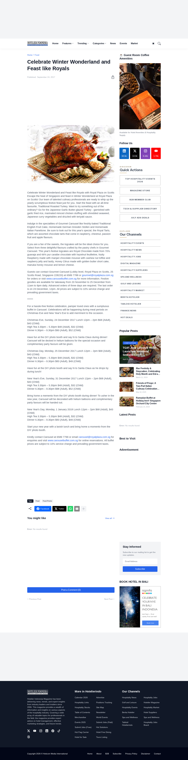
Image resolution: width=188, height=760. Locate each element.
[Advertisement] (94, 19)
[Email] (77, 508)
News (113, 43)
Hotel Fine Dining (103, 732)
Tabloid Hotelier (131, 304)
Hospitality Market (133, 290)
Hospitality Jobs (131, 257)
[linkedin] (46, 730)
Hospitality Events (132, 243)
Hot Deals (127, 317)
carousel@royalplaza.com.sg (94, 437)
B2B (107, 754)
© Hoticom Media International (54, 754)
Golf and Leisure (131, 284)
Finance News (128, 311)
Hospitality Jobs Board (150, 723)
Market (134, 43)
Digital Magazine (131, 263)
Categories (98, 43)
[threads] (28, 736)
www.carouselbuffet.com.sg (61, 278)
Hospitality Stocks (82, 707)
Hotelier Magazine (152, 702)
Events (123, 43)
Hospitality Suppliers (134, 270)
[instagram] (40, 730)
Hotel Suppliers (150, 712)
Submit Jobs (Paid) (104, 722)
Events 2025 (80, 722)
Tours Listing (101, 737)
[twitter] (28, 730)
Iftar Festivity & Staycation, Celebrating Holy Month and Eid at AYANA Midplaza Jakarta (148, 371)
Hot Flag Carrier (82, 732)
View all (108, 518)
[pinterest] (52, 730)
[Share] (112, 77)
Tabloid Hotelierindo (127, 723)
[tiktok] (59, 730)
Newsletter (100, 712)
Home (55, 43)
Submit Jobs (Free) (83, 727)
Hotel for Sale (81, 737)
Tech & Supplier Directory (140, 208)
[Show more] (83, 508)
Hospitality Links (82, 702)
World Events (102, 717)
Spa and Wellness (131, 277)
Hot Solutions (102, 727)
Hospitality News (131, 250)
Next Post (108, 599)
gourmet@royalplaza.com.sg (97, 275)
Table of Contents (82, 712)
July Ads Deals (140, 217)
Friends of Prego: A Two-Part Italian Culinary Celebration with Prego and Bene (146, 386)
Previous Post (35, 599)
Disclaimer (145, 754)
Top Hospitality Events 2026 (140, 180)
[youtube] (34, 730)
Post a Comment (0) (71, 590)
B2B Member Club (140, 199)
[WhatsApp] (70, 508)
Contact (157, 754)
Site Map (100, 707)
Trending (82, 43)
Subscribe (117, 754)
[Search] (158, 43)
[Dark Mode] (152, 43)
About (98, 754)
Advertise (100, 697)
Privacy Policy (131, 754)
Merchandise (80, 717)
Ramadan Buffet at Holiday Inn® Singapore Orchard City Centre (148, 401)
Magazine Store (140, 190)
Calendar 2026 (81, 697)
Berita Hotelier (130, 297)
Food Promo (47, 501)
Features (66, 43)
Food (37, 55)
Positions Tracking (104, 702)
